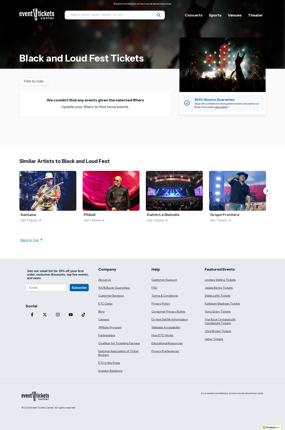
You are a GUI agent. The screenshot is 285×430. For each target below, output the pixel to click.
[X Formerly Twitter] (45, 315)
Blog (101, 311)
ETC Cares (105, 303)
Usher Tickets (214, 339)
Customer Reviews (111, 296)
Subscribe (79, 287)
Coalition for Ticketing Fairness (119, 343)
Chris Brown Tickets (218, 331)
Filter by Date (34, 81)
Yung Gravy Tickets (218, 311)
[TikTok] (83, 315)
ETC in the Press (109, 363)
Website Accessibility (165, 327)
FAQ (154, 288)
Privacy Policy (160, 303)
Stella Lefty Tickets (217, 296)
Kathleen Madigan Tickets (222, 303)
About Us (104, 280)
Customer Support (164, 280)
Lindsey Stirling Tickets (220, 280)
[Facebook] (32, 315)
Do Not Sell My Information (169, 319)
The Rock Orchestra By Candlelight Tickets (220, 321)
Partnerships (106, 335)
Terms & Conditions (164, 296)
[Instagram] (57, 315)
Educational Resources (167, 343)
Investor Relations (110, 371)
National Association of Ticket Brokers (118, 353)
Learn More (220, 106)
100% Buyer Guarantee (114, 288)
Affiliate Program (110, 327)
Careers (103, 319)
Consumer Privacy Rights (168, 311)
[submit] (158, 15)
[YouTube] (70, 315)
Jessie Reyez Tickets (219, 288)
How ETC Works (162, 335)
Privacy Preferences (165, 351)
